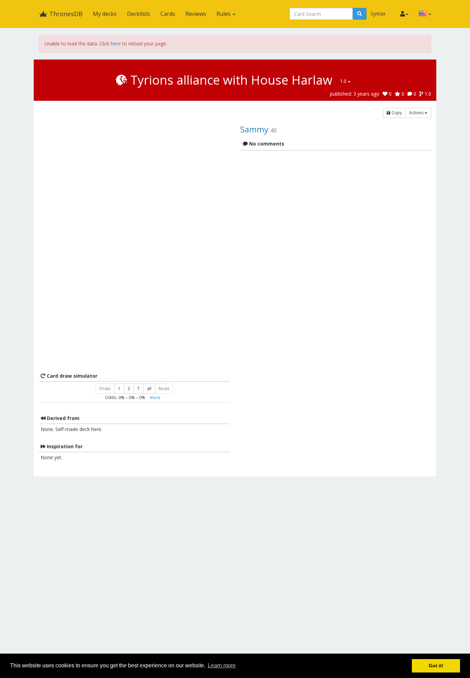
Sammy (254, 129)
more (155, 397)
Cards (167, 14)
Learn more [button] (222, 665)
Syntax (378, 13)
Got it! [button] (436, 665)
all (149, 388)
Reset (164, 388)
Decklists (138, 14)
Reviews (195, 14)
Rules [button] (224, 14)
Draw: (105, 388)
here (116, 43)
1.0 (344, 81)
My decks (105, 14)
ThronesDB (65, 14)
